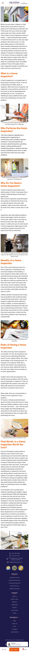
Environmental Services (14, 580)
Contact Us (14, 623)
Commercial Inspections (14, 583)
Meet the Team (14, 599)
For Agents (14, 629)
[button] (3, 3)
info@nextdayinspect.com (15, 562)
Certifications (14, 604)
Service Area (14, 610)
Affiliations (14, 602)
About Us (14, 596)
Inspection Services (14, 577)
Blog (14, 620)
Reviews (14, 607)
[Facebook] (6, 644)
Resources (13, 617)
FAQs (14, 626)
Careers (14, 613)
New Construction (14, 585)
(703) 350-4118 (16, 555)
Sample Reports (14, 632)
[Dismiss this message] (27, 643)
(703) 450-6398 (16, 553)
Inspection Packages (14, 588)
